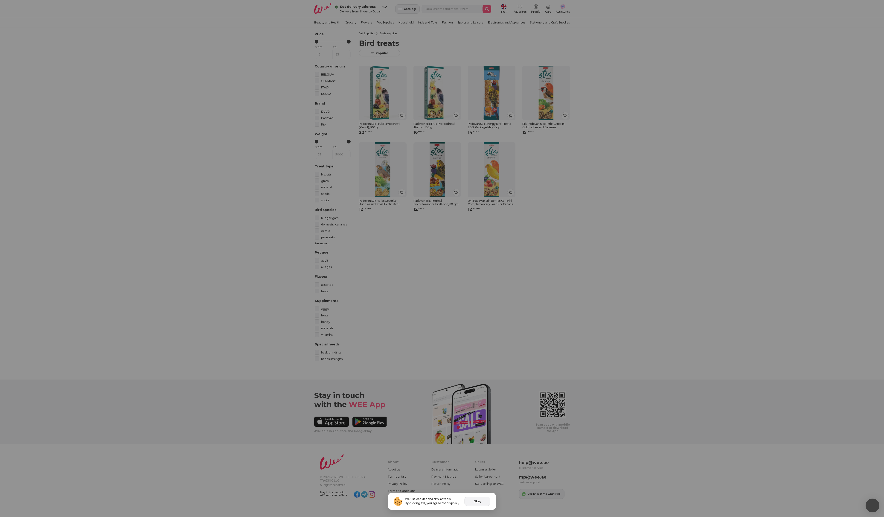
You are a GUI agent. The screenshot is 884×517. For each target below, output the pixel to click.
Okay (477, 501)
